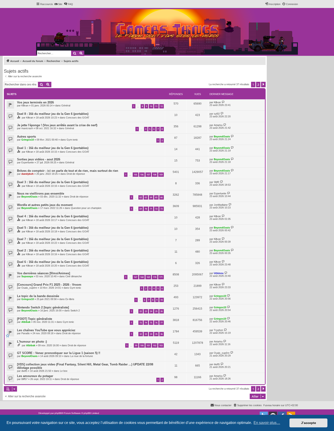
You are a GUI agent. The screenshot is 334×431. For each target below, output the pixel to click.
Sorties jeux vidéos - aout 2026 (38, 159)
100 (142, 345)
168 (142, 277)
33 (146, 334)
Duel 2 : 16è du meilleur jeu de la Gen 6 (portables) (52, 250)
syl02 (217, 113)
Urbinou (219, 273)
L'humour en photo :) (32, 341)
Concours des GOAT (77, 117)
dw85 (24, 370)
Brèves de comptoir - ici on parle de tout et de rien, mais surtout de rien (67, 170)
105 (135, 174)
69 (141, 208)
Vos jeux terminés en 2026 (35, 102)
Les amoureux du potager (35, 376)
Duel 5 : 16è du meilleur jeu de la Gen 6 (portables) (52, 227)
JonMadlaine (221, 204)
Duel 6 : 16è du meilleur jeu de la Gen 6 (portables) (52, 262)
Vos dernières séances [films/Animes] (43, 273)
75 (151, 322)
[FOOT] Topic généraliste (34, 319)
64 (151, 197)
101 (148, 345)
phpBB (58, 413)
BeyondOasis (222, 136)
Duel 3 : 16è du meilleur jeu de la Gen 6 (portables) (52, 182)
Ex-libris (69, 299)
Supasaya (27, 276)
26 (161, 311)
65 (156, 197)
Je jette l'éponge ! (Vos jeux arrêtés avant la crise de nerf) (57, 125)
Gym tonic (72, 139)
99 (136, 345)
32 (141, 334)
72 (156, 208)
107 (148, 174)
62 (141, 197)
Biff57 (24, 379)
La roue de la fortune (81, 356)
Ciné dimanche (73, 276)
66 (161, 197)
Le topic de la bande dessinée (38, 296)
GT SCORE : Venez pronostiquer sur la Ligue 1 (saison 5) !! (58, 353)
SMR (216, 182)
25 (156, 311)
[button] (263, 84)
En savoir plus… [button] (267, 423)
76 (156, 322)
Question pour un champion (86, 208)
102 (154, 345)
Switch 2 (75, 310)
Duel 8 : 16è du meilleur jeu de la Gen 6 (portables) (52, 113)
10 (151, 106)
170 (154, 277)
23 (146, 311)
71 (151, 208)
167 (135, 277)
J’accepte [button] (308, 423)
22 (141, 311)
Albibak (25, 322)
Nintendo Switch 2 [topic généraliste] (43, 307)
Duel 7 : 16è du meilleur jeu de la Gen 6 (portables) (52, 239)
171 (161, 277)
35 (156, 334)
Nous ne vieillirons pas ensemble (40, 193)
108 (154, 174)
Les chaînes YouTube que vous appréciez (46, 330)
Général (65, 105)
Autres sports (26, 136)
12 (161, 106)
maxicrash (27, 128)
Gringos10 (27, 139)
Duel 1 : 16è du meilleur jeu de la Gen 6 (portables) (52, 148)
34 (151, 334)
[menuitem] (58, 4)
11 (156, 106)
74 (146, 322)
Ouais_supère (29, 287)
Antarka (218, 125)
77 (161, 322)
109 (161, 174)
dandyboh (27, 173)
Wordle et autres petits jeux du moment (44, 205)
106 (142, 174)
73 (161, 208)
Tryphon (218, 330)
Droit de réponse (76, 173)
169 (148, 277)
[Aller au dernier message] (223, 102)
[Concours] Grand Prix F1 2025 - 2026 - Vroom (49, 284)
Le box (63, 370)
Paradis (25, 333)
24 (151, 311)
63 (146, 197)
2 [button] (258, 84)
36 (161, 334)
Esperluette (27, 162)
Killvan (24, 105)
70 (146, 208)
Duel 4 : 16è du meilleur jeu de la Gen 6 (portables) (52, 216)
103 (161, 345)
